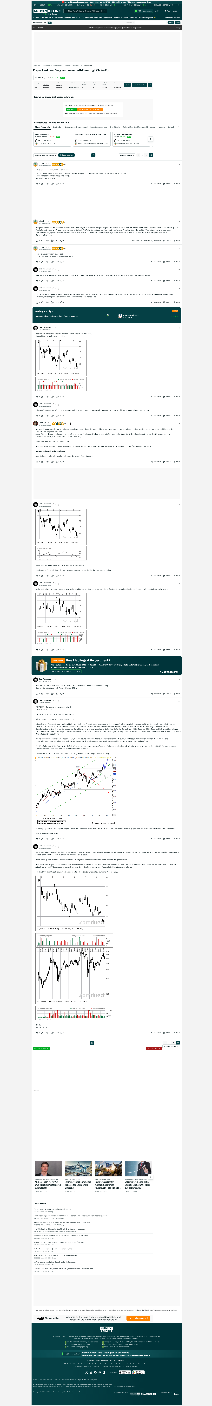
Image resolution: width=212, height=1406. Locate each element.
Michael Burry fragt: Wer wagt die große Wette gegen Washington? (48, 1184)
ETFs (81, 18)
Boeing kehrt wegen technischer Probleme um (52, 1209)
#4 (179, 583)
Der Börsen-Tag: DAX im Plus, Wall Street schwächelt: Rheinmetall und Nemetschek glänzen (70, 1216)
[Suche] (105, 11)
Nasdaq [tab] (161, 127)
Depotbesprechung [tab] (98, 127)
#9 (179, 288)
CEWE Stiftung (59, 1225)
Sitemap (113, 1360)
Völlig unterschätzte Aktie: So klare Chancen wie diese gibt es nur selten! (137, 1184)
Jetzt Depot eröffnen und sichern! (66, 671)
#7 (179, 404)
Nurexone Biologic (131, 315)
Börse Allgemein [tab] (42, 127)
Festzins (133, 18)
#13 (179, 164)
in (167, 23)
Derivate (98, 18)
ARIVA (91, 1380)
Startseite (36, 65)
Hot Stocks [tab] (115, 127)
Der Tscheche (73, 88)
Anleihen (89, 18)
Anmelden (71, 109)
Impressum (78, 1366)
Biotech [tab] (171, 127)
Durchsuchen (155, 1048)
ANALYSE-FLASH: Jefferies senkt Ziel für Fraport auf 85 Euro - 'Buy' (61, 1236)
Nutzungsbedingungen (130, 1366)
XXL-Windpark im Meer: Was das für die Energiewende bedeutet (59, 1229)
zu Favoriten (139, 85)
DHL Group (52, 1258)
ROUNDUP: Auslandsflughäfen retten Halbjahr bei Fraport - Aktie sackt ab (63, 1269)
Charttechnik (77, 65)
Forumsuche (130, 23)
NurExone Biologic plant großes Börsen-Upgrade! (56, 316)
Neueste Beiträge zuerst (44, 155)
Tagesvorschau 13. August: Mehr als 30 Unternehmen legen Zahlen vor (62, 1222)
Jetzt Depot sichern (72, 1354)
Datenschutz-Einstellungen (112, 1366)
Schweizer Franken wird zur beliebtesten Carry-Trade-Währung (78, 1184)
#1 (179, 846)
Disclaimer (87, 1366)
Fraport (38, 78)
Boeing (50, 1212)
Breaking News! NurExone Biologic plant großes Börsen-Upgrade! (84, 28)
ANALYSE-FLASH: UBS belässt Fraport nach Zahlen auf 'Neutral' (59, 1242)
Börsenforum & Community (52, 65)
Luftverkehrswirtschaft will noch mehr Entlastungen (55, 1262)
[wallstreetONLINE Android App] (138, 1374)
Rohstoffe (107, 18)
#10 (179, 269)
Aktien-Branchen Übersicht (97, 1360)
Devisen (124, 18)
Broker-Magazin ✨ (147, 18)
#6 (179, 423)
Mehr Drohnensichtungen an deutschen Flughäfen (54, 1249)
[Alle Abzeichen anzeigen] (65, 164)
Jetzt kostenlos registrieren (90, 109)
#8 (179, 328)
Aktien (36, 18)
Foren (67, 65)
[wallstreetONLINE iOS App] (125, 1374)
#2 (179, 701)
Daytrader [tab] (57, 127)
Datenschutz (97, 1366)
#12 (179, 222)
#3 (179, 680)
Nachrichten (57, 18)
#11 (179, 248)
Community (45, 18)
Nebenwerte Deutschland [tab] (76, 127)
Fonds (75, 18)
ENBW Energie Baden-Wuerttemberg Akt (62, 1231)
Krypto (117, 18)
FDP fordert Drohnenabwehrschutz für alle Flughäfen (55, 1255)
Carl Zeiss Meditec (58, 1218)
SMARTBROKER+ (135, 1344)
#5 (179, 504)
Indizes (67, 18)
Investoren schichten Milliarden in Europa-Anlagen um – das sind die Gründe (107, 1184)
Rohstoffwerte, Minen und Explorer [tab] (139, 127)
